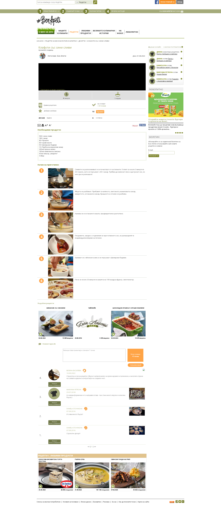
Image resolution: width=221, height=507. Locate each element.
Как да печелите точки (127, 502)
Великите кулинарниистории (104, 31)
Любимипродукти (85, 31)
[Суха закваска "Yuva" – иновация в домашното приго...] (175, 132)
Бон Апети (61, 56)
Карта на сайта (143, 502)
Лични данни (86, 502)
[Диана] (152, 54)
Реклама (106, 502)
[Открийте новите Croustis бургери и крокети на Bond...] (177, 132)
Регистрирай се (168, 2)
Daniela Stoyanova (74, 409)
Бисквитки (97, 502)
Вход (180, 2)
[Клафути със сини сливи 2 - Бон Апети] (60, 200)
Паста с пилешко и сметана (167, 54)
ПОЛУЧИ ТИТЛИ (95, 11)
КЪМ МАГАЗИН (170, 11)
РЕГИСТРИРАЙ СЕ (50, 11)
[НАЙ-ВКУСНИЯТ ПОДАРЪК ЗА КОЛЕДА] (179, 132)
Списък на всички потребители (48, 502)
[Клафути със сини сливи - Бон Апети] (60, 178)
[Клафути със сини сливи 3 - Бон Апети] (60, 222)
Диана (159, 52)
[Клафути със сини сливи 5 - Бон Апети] (60, 266)
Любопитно (132, 32)
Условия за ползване (71, 502)
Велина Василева (74, 370)
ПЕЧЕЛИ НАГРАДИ (118, 11)
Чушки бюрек (162, 74)
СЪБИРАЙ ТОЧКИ (73, 11)
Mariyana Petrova (74, 390)
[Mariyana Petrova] (152, 74)
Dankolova (162, 65)
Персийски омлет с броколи (167, 67)
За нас (114, 502)
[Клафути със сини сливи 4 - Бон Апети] (60, 244)
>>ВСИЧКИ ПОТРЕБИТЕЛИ (172, 47)
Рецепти (74, 32)
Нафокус (120, 31)
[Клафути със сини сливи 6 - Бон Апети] (60, 288)
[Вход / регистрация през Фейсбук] (157, 2)
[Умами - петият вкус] (180, 132)
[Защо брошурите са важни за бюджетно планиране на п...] (182, 132)
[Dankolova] (152, 67)
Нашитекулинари (62, 31)
